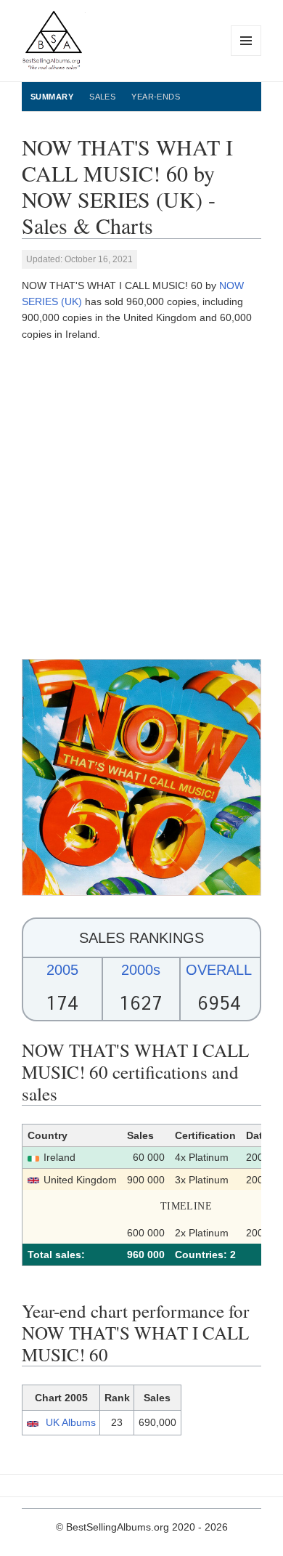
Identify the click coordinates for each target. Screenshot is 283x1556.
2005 (62, 970)
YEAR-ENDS (155, 96)
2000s (140, 970)
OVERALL (219, 970)
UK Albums (71, 1422)
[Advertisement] (141, 500)
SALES (102, 96)
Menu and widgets (246, 55)
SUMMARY (51, 96)
